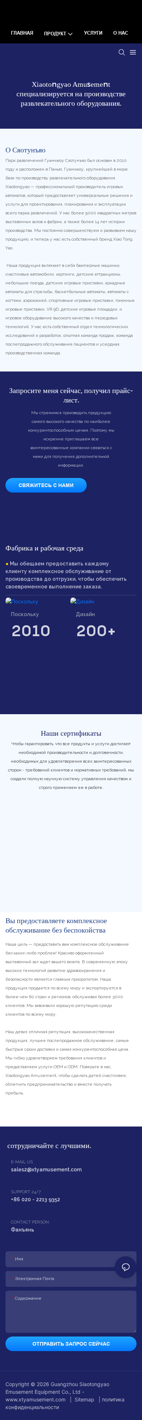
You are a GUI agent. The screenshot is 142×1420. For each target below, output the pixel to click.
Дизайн (85, 614)
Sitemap (84, 1399)
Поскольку (25, 614)
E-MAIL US (22, 1161)
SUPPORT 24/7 (26, 1191)
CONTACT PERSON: (30, 1222)
